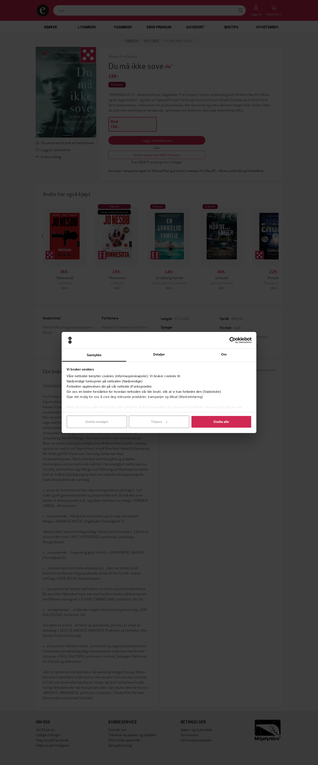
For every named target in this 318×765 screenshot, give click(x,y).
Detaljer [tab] (159, 354)
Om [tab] (223, 354)
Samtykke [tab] (94, 355)
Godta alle (221, 422)
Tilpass (156, 422)
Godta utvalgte (96, 422)
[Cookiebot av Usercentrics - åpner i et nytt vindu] (233, 340)
